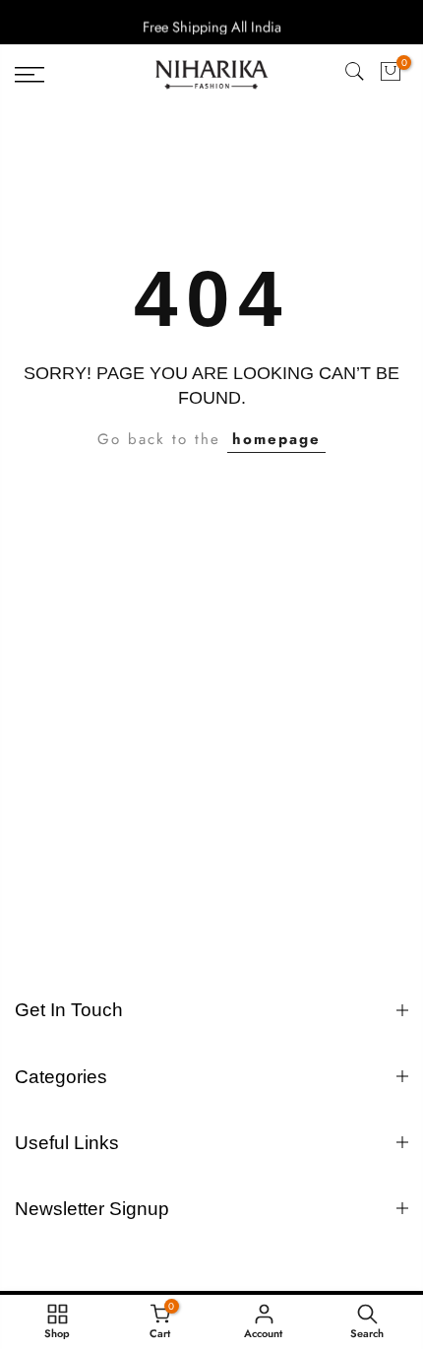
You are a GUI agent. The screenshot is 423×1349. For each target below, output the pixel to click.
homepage (276, 439)
